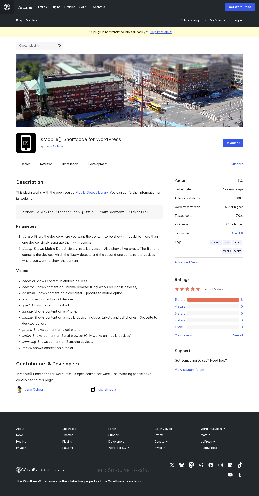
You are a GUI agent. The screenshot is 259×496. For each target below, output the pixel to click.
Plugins (67, 441)
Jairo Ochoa (54, 146)
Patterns (68, 447)
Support (237, 164)
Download (233, 143)
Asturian (60, 470)
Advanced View (186, 262)
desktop (216, 242)
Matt (205, 435)
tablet (237, 250)
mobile (227, 250)
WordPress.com (213, 428)
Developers (116, 441)
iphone (237, 242)
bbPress (208, 441)
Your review (183, 335)
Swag (160, 447)
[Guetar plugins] (59, 46)
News (20, 435)
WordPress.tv (119, 447)
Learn (112, 428)
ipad (227, 242)
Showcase (69, 428)
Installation (70, 164)
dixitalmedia (107, 389)
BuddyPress (210, 447)
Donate (161, 441)
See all (238, 335)
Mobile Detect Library (91, 192)
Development (98, 164)
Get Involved (163, 428)
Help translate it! (161, 32)
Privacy (21, 447)
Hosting (21, 441)
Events (159, 435)
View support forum (189, 370)
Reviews (46, 164)
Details (25, 164)
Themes (67, 435)
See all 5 (237, 233)
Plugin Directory (27, 20)
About (20, 428)
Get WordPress (240, 7)
